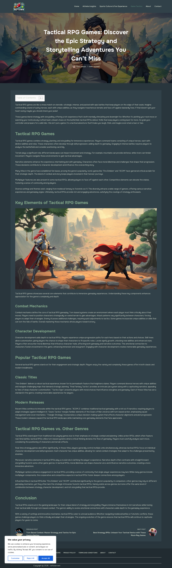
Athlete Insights (89, 6)
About (148, 6)
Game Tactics (136, 6)
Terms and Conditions (88, 553)
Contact (157, 6)
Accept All (46, 558)
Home (76, 6)
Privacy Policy (69, 553)
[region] (30, 549)
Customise (15, 558)
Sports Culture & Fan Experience (113, 6)
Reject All (30, 558)
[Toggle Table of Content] (39, 98)
